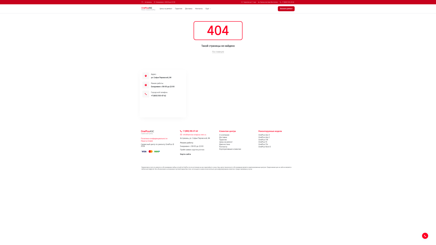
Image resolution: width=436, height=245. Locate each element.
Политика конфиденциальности (154, 138)
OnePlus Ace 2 (264, 137)
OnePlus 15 (262, 142)
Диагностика (224, 144)
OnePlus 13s (263, 144)
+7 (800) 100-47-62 (288, 2)
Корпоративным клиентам (230, 149)
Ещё (207, 9)
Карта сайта (185, 154)
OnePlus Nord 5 (264, 147)
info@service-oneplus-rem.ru (194, 135)
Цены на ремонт (166, 9)
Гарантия (178, 9)
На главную (218, 51)
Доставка (188, 9)
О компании (224, 135)
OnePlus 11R (263, 140)
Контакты (199, 9)
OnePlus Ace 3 (264, 135)
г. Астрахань (148, 2)
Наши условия (147, 141)
